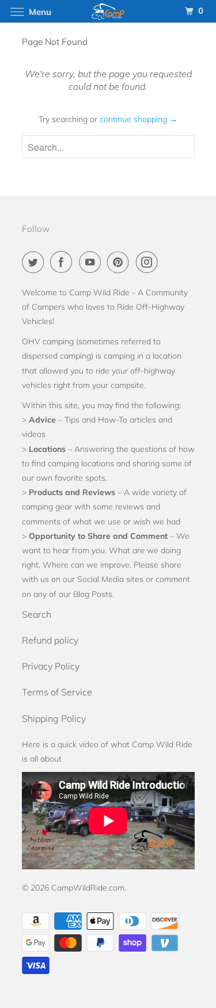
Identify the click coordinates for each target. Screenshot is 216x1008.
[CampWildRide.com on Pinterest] (120, 262)
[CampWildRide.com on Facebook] (63, 262)
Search (36, 614)
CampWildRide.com (87, 888)
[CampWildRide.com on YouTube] (92, 262)
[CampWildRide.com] (108, 11)
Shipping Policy (54, 718)
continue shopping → (138, 119)
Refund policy (50, 640)
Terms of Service (57, 692)
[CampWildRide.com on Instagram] (149, 262)
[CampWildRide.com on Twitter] (35, 262)
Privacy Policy (50, 666)
